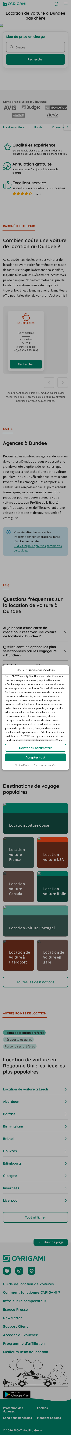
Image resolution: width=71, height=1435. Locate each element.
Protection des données (45, 765)
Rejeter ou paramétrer (35, 748)
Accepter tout (35, 757)
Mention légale (22, 765)
